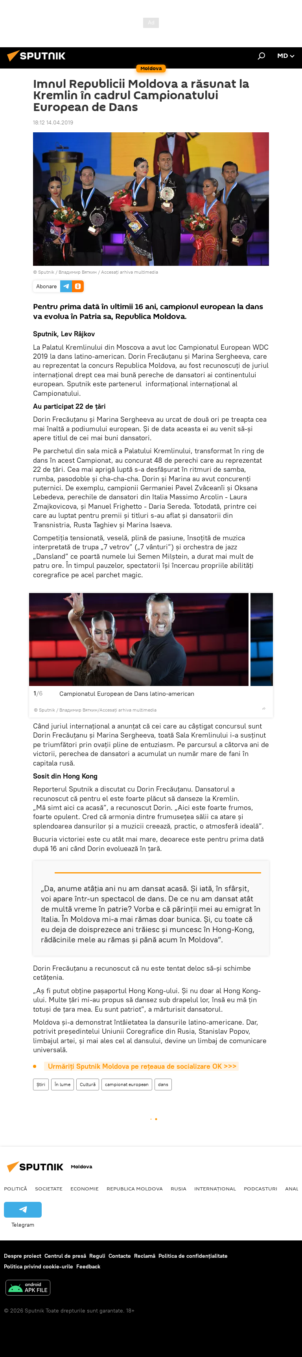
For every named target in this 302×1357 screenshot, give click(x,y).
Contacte (120, 1255)
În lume (62, 1084)
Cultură (88, 1084)
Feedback (88, 1266)
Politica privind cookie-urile (38, 1266)
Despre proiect (22, 1255)
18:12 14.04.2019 (53, 122)
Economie (84, 1188)
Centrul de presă (65, 1255)
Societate (49, 1188)
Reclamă (144, 1255)
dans (163, 1084)
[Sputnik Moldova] (38, 62)
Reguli (97, 1255)
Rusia (178, 1188)
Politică (15, 1188)
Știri (41, 1084)
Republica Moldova (135, 1188)
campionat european (127, 1084)
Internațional (215, 1188)
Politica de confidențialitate (193, 1255)
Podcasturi (260, 1188)
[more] (264, 708)
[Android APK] (28, 1289)
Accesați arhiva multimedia (129, 272)
